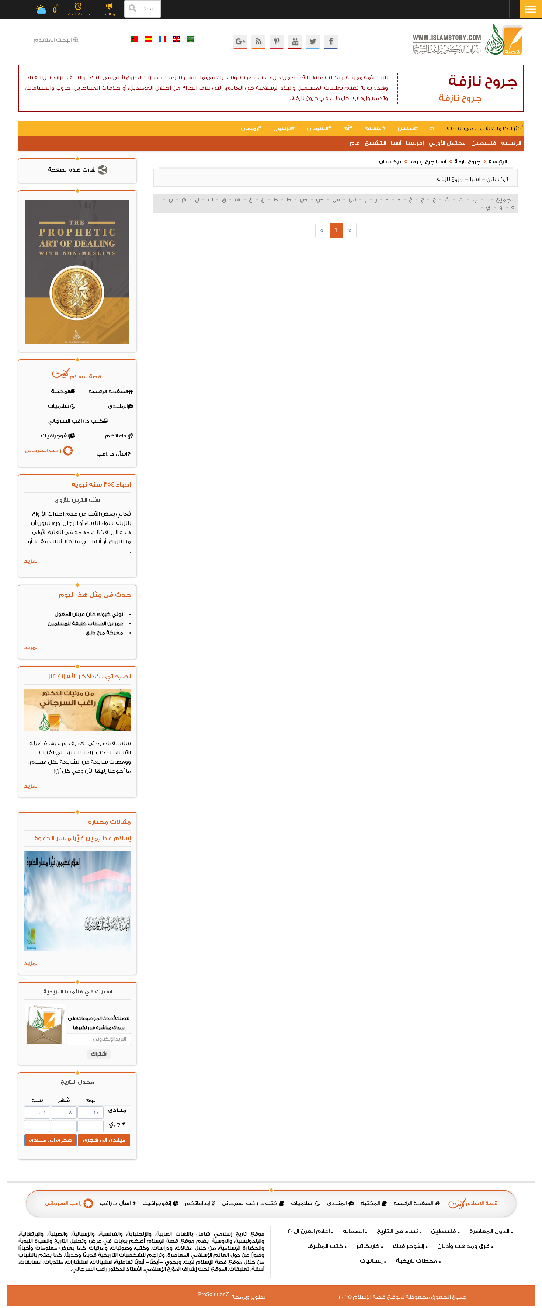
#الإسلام (374, 128)
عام (355, 143)
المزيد (31, 561)
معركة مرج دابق (104, 633)
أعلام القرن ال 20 (309, 1231)
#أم (347, 128)
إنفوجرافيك (408, 1246)
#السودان (319, 128)
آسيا (396, 143)
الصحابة (353, 1231)
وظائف (109, 14)
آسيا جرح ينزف (427, 162)
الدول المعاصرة (489, 1231)
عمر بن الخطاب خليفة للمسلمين (85, 624)
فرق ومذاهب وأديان (463, 1246)
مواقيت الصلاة (78, 14)
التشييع (375, 143)
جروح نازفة (467, 162)
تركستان (390, 162)
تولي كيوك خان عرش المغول (89, 614)
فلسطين (483, 143)
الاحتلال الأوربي (447, 143)
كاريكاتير (367, 1246)
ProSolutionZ (218, 1294)
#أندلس (407, 128)
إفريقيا (415, 143)
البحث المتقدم (53, 40)
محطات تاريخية (416, 1261)
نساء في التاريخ (397, 1231)
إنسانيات (371, 1261)
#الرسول (284, 128)
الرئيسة (511, 143)
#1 (432, 128)
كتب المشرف (325, 1246)
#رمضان (251, 128)
